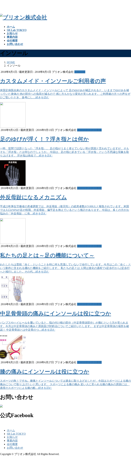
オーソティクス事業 (89, 130)
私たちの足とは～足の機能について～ (47, 255)
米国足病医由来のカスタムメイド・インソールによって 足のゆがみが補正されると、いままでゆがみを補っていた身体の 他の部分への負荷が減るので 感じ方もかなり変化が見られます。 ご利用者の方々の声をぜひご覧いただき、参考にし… (65, 94)
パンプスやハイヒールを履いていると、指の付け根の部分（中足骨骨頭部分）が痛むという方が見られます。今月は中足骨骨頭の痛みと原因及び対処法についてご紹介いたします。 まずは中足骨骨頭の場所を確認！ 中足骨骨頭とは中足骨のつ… (64, 326)
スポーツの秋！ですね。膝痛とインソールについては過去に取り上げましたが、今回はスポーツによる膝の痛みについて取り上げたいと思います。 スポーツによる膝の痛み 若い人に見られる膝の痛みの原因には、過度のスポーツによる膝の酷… (65, 384)
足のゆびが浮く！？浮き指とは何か (44, 139)
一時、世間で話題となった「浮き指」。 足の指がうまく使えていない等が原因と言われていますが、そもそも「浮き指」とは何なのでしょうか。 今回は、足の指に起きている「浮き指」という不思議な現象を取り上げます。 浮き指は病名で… (64, 152)
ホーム (11, 430)
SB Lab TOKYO (16, 433)
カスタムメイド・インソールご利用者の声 (53, 81)
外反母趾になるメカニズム (33, 197)
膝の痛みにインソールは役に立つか (44, 372)
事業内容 (12, 440)
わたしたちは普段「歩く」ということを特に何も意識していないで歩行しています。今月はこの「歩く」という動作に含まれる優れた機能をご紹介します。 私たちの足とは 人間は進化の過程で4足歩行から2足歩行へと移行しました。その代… (65, 268)
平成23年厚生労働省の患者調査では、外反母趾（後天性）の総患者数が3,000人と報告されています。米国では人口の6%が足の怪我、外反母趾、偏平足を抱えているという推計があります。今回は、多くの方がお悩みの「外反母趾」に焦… (64, 210)
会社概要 (12, 444)
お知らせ (79, 71)
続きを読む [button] (42, 97)
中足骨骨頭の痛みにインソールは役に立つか (55, 313)
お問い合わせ (15, 447)
